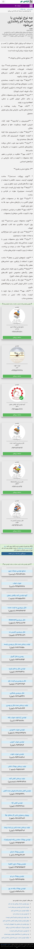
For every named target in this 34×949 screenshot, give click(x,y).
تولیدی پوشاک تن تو (17, 876)
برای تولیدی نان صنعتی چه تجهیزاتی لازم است (16, 924)
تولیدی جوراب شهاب (17, 754)
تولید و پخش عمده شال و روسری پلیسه (17, 644)
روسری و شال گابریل (17, 656)
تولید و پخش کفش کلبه (17, 778)
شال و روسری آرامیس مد (17, 632)
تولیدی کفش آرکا (17, 803)
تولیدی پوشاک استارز (17, 852)
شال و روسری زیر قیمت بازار (17, 681)
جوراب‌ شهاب (17, 583)
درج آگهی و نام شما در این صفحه (18, 547)
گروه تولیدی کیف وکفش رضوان (17, 595)
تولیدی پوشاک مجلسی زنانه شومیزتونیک (17, 839)
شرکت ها (17, 6)
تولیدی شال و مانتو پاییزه (17, 668)
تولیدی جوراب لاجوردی (17, 729)
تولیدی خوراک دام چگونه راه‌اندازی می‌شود (17, 927)
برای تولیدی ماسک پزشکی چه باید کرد (18, 904)
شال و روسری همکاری (17, 693)
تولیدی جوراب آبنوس (17, 742)
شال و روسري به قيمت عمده (17, 607)
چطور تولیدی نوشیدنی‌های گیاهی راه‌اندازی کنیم (16, 921)
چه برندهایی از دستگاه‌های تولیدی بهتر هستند (16, 934)
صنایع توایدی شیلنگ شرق (17, 571)
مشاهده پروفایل (17, 337)
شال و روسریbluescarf (17, 620)
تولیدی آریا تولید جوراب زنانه (17, 717)
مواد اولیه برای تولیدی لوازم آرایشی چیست (17, 917)
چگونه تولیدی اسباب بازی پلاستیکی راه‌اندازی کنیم (15, 938)
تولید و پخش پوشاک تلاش (17, 766)
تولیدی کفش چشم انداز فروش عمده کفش (17, 791)
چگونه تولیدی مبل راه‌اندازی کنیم (20, 911)
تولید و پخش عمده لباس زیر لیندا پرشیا (17, 827)
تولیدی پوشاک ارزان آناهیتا (17, 864)
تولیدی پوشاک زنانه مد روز (17, 888)
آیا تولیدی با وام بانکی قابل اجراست (19, 931)
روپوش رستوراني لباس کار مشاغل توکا (17, 815)
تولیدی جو (30, 9)
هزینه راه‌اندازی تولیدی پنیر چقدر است (18, 907)
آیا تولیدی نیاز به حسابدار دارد (21, 914)
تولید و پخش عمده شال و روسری (17, 705)
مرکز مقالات (23, 9)
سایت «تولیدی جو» (5, 944)
